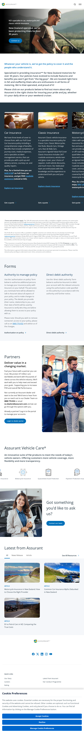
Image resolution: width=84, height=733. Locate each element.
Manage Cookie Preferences (42, 728)
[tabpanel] (42, 596)
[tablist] (42, 549)
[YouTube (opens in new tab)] (50, 654)
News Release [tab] (17, 555)
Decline (42, 722)
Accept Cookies (42, 716)
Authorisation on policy (14, 332)
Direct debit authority (55, 332)
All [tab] (7, 555)
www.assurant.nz (29, 224)
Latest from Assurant (50, 678)
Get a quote (9, 203)
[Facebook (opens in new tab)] (33, 654)
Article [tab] (29, 555)
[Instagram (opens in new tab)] (46, 654)
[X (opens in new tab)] (37, 654)
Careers (7, 682)
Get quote (76, 203)
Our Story (7, 678)
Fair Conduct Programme (52, 682)
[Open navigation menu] (80, 4)
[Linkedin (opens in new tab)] (42, 654)
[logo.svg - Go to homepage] (9, 4)
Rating (6, 685)
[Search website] (75, 4)
